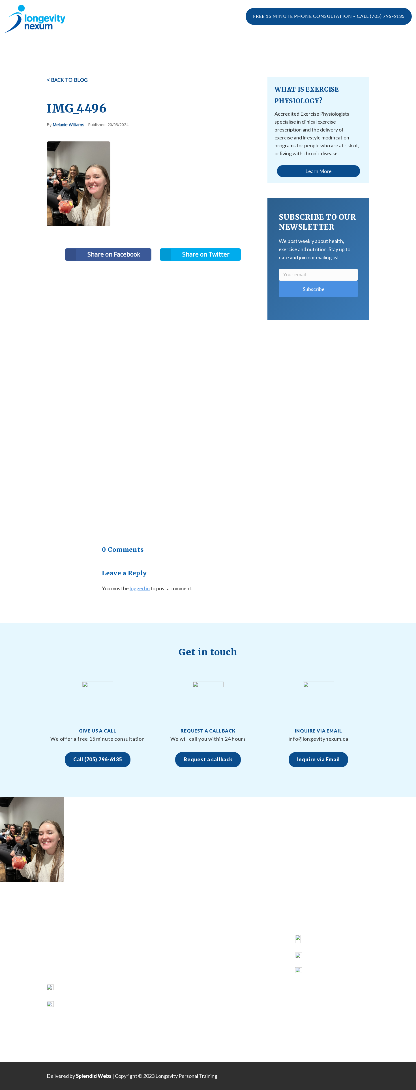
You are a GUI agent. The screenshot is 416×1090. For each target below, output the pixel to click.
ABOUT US (141, 950)
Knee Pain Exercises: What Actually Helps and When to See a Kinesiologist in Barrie (248, 950)
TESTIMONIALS (108, 46)
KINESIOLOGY (145, 961)
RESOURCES (143, 992)
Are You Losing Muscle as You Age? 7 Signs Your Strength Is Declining (244, 992)
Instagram (317, 957)
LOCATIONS (293, 46)
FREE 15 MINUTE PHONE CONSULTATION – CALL (329, 16)
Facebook (317, 940)
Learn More (318, 171)
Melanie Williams (68, 124)
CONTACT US (144, 1013)
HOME (137, 940)
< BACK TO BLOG (67, 79)
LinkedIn (315, 972)
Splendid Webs (93, 1076)
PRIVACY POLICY (148, 1024)
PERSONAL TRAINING (204, 46)
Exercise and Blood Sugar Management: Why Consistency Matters (246, 1024)
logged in (140, 588)
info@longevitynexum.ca (85, 1004)
